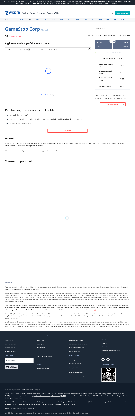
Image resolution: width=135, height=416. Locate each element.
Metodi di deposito (74, 351)
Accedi (128, 8)
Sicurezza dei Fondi (10, 351)
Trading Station (41, 344)
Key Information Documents (44, 413)
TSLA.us (38, 20)
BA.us (93, 20)
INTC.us (78, 20)
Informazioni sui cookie (76, 372)
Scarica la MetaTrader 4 (44, 360)
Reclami (65, 413)
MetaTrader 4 (41, 348)
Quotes (7, 20)
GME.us (30, 20)
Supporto (110, 8)
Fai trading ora (112, 104)
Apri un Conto (122, 13)
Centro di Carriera (10, 348)
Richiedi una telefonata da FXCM (94, 8)
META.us (123, 20)
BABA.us (70, 20)
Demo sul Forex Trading (76, 340)
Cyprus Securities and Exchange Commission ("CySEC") (49, 396)
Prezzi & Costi (57, 413)
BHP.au (116, 20)
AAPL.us (46, 20)
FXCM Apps (72, 360)
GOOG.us (54, 20)
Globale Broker (9, 340)
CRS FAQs (85, 413)
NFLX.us (62, 20)
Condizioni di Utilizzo (11, 413)
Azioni (14, 20)
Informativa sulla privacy (76, 376)
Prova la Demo (119, 8)
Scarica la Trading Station (44, 356)
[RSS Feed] (108, 359)
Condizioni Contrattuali (26, 413)
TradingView (40, 340)
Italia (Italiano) (10, 360)
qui (95, 310)
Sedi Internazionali (10, 344)
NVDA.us (108, 20)
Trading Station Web (43, 368)
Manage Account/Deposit (76, 348)
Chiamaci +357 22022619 (108, 347)
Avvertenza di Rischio (27, 390)
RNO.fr (100, 20)
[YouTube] (103, 359)
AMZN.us (22, 20)
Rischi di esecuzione (75, 413)
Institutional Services (75, 363)
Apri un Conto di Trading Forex (78, 344)
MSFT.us (86, 20)
